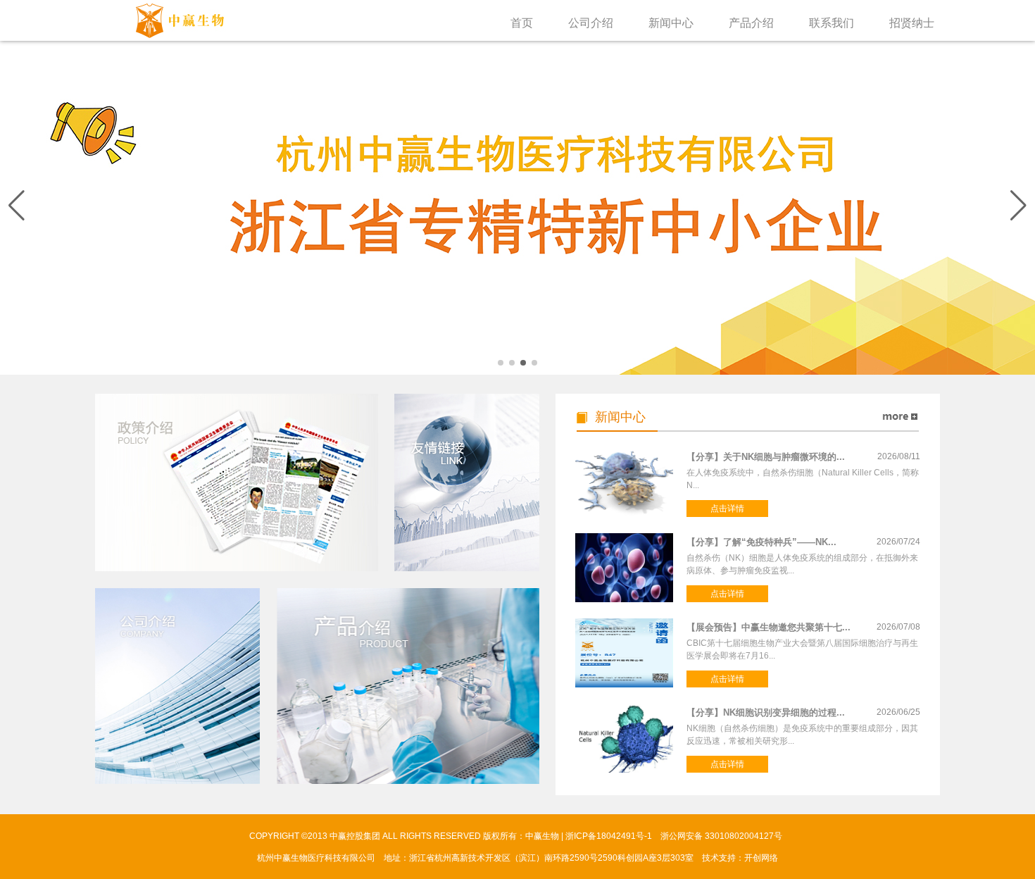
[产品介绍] (408, 686)
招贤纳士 (911, 26)
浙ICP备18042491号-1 (608, 836)
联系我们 (831, 26)
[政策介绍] (236, 482)
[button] (1018, 205)
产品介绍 (751, 26)
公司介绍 (590, 26)
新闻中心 (671, 26)
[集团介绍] (177, 686)
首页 (521, 26)
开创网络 (761, 858)
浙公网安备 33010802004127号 (722, 836)
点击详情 (727, 508)
